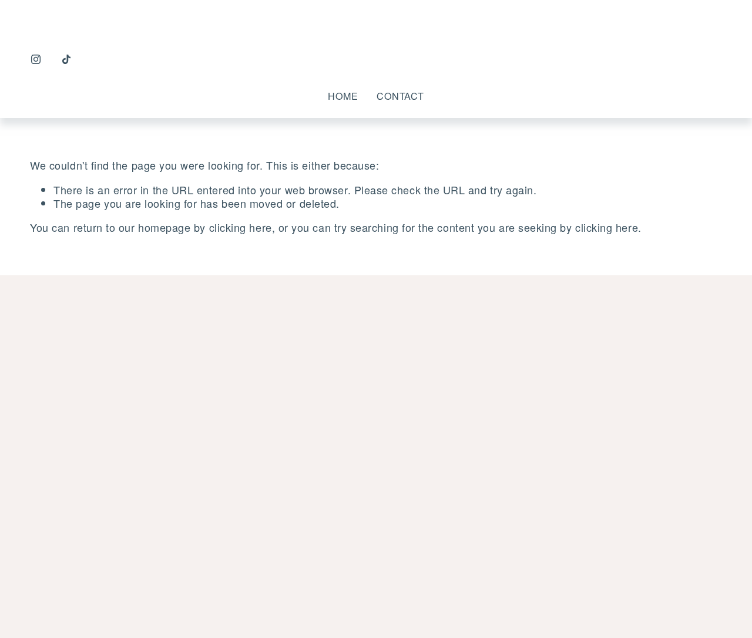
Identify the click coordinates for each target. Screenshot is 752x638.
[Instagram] (36, 59)
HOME (343, 96)
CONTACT (400, 96)
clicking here (240, 227)
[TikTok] (66, 59)
